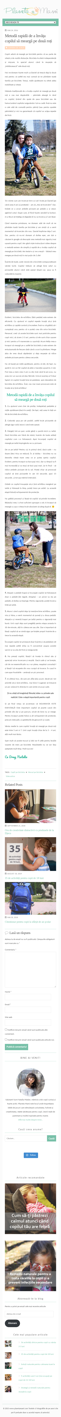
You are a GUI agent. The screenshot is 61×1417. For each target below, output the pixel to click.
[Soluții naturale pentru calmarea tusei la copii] (12, 1364)
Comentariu (10, 950)
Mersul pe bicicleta (35, 772)
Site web (8, 1017)
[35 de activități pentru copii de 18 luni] (12, 1354)
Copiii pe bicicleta (18, 772)
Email (8, 1004)
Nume (8, 992)
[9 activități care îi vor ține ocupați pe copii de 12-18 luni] (12, 1376)
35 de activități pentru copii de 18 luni (37, 1354)
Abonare (12, 1323)
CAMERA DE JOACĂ (16, 48)
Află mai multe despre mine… (30, 1120)
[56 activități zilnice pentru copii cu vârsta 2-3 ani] (12, 1342)
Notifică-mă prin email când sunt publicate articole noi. (30, 1040)
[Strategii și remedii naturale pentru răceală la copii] (12, 1388)
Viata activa (10, 776)
